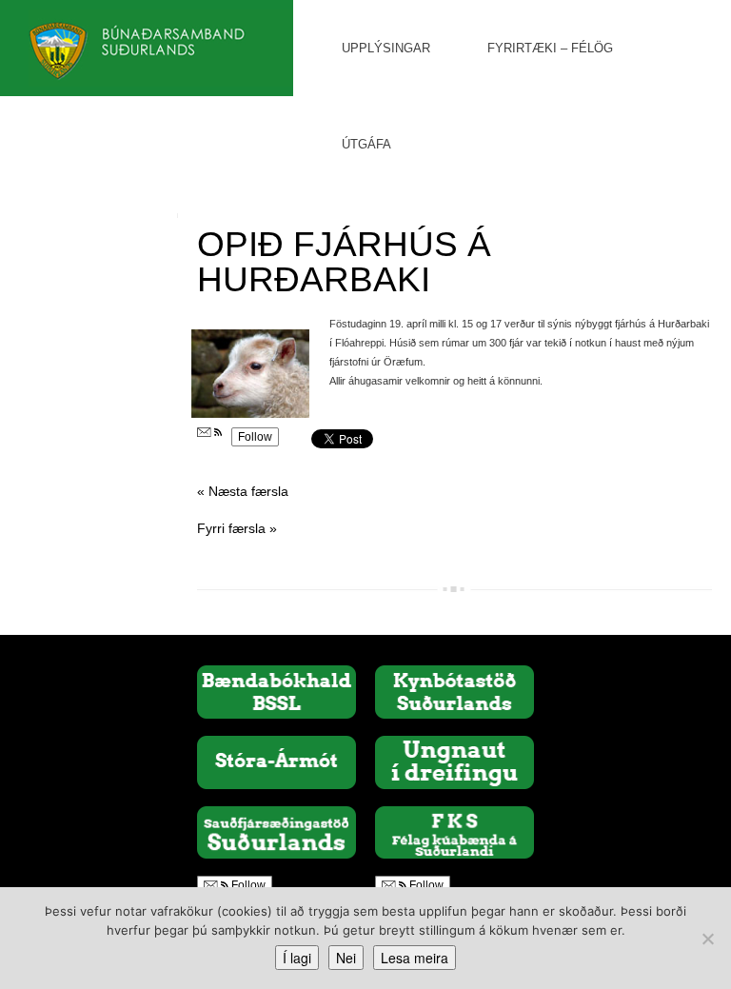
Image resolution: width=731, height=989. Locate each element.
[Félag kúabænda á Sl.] (454, 831)
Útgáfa (366, 144)
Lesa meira (414, 957)
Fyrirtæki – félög (550, 48)
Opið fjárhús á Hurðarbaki (344, 262)
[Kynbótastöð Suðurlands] (454, 691)
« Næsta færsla (242, 491)
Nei (346, 957)
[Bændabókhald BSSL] (276, 691)
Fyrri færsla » (237, 528)
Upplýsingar (386, 48)
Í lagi (297, 957)
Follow (255, 437)
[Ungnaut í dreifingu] (454, 761)
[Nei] (707, 938)
